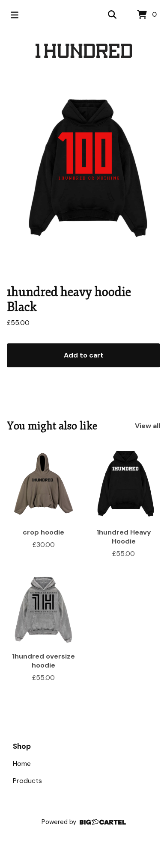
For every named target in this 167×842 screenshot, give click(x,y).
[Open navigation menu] (14, 15)
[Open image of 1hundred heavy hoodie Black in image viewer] (83, 169)
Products (27, 780)
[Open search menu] (112, 15)
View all (147, 425)
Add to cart (84, 355)
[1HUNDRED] (84, 51)
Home (22, 763)
